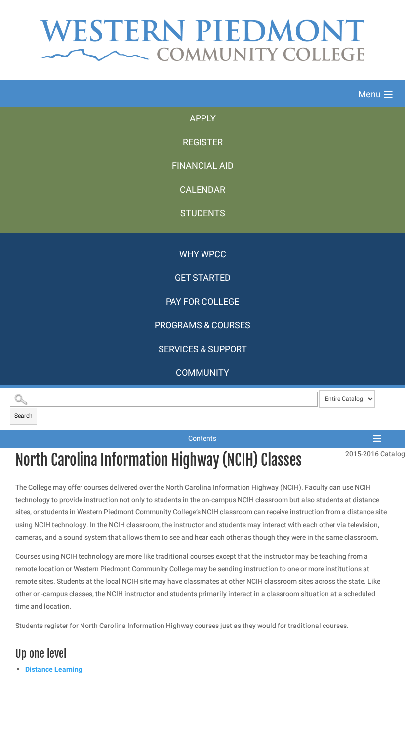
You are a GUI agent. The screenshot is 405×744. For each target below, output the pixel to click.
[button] (375, 94)
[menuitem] (202, 119)
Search (23, 415)
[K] (202, 238)
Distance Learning (53, 670)
